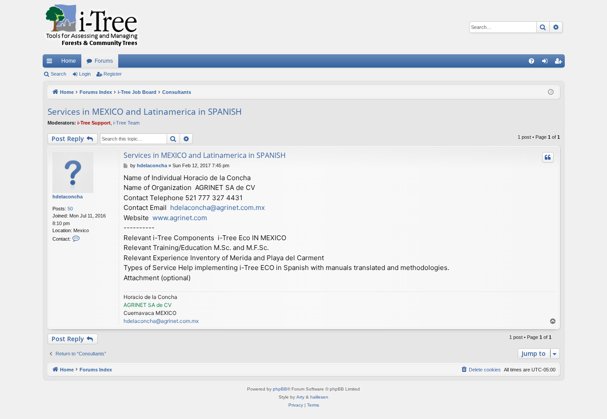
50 (70, 208)
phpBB (280, 389)
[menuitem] (531, 61)
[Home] (91, 27)
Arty (300, 397)
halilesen (319, 397)
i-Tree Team (126, 122)
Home (68, 61)
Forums (104, 61)
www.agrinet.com (179, 218)
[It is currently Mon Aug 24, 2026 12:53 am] (551, 92)
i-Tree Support (94, 122)
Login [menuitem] (546, 63)
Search (58, 74)
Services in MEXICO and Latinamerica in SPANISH (145, 111)
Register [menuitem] (560, 63)
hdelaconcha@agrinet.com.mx (217, 207)
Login (85, 74)
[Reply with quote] (548, 157)
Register (113, 74)
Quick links (51, 63)
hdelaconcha (67, 196)
